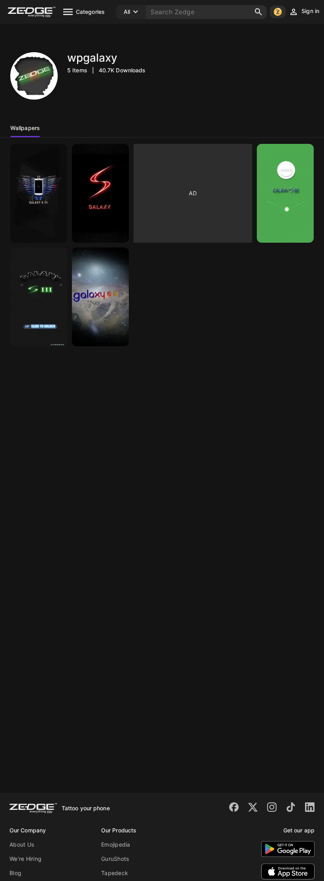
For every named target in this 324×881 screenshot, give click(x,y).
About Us (21, 844)
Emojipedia (115, 844)
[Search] (258, 11)
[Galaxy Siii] (38, 193)
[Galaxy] (100, 193)
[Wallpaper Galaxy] (100, 296)
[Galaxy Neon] (38, 296)
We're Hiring (25, 858)
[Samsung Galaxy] (285, 193)
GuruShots (115, 858)
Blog (15, 873)
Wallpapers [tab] (25, 128)
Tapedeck (114, 873)
